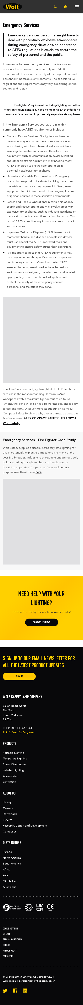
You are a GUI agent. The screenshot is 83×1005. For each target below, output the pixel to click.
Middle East (10, 881)
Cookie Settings (10, 928)
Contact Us (8, 956)
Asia (5, 875)
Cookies (6, 945)
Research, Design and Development (25, 825)
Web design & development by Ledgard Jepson (29, 981)
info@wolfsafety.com (20, 732)
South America (12, 863)
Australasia (9, 887)
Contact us (9, 831)
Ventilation (9, 782)
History (7, 802)
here (39, 472)
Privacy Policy (10, 950)
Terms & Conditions (12, 939)
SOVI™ (7, 820)
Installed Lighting (13, 770)
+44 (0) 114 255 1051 (19, 728)
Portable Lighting (13, 752)
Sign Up (19, 676)
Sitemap (6, 934)
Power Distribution (14, 764)
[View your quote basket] (65, 7)
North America (12, 858)
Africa (6, 869)
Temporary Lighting (15, 758)
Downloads (10, 814)
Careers (8, 808)
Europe (7, 852)
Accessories (10, 776)
